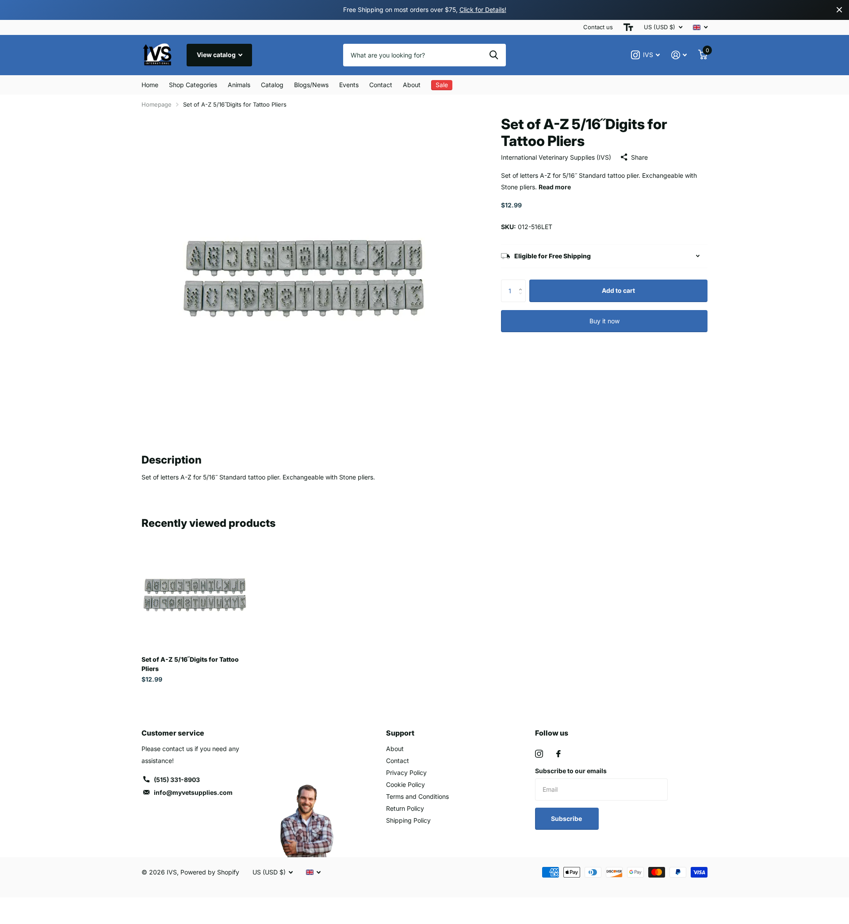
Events (349, 84)
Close (839, 10)
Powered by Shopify (209, 872)
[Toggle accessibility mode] (628, 27)
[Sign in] (679, 55)
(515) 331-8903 (177, 779)
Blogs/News (311, 84)
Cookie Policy (405, 784)
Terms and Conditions (417, 796)
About (412, 84)
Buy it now (604, 321)
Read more (555, 187)
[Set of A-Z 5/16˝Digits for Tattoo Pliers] (195, 595)
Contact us (598, 27)
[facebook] (558, 753)
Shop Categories (193, 84)
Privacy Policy (406, 772)
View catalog (217, 54)
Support (400, 732)
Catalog (272, 84)
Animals (239, 84)
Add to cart (618, 290)
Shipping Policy (408, 820)
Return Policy (405, 808)
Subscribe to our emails (571, 770)
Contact (380, 84)
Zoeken (494, 55)
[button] (522, 283)
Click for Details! (482, 9)
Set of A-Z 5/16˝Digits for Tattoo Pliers (190, 664)
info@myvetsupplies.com (193, 792)
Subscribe (567, 818)
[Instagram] (539, 754)
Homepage (157, 104)
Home (150, 84)
